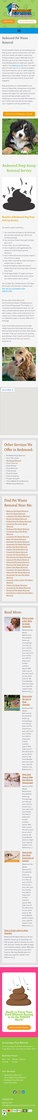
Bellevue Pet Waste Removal (17, 511)
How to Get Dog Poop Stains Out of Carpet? (28, 856)
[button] (14, 1092)
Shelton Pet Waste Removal (17, 549)
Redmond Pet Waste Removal (17, 529)
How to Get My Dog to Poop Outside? (27, 700)
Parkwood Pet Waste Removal (18, 590)
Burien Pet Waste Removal (16, 519)
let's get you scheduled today (13, 288)
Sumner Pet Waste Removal (17, 554)
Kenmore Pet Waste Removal (17, 565)
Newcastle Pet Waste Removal (18, 572)
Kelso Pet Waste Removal (16, 539)
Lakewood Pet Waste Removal (18, 516)
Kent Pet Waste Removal (15, 514)
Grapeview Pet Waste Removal (18, 544)
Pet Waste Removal (13, 460)
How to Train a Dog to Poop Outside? (16, 932)
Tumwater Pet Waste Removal (18, 570)
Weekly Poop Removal (12, 1075)
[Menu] (19, 31)
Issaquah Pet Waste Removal (17, 560)
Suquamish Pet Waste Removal (18, 588)
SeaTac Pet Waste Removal (16, 547)
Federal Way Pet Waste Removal (18, 521)
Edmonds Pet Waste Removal (17, 562)
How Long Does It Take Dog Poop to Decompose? (27, 778)
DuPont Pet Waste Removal (17, 567)
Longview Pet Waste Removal (17, 537)
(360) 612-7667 (7, 291)
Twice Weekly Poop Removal (15, 1077)
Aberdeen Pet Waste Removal (17, 542)
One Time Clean (10, 1083)
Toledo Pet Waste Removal (16, 585)
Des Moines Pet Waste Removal (18, 557)
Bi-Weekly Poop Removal (13, 1080)
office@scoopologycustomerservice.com (18, 1105)
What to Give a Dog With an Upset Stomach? (28, 622)
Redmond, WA (17, 65)
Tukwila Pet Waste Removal (16, 552)
